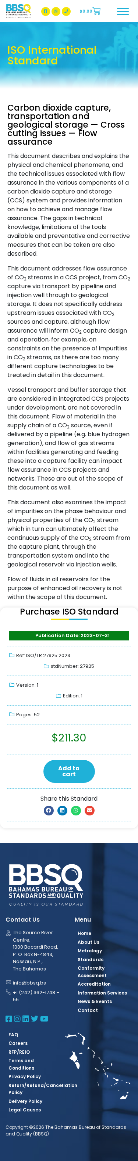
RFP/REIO (19, 1052)
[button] (49, 810)
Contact (88, 1010)
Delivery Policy (25, 1101)
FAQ (13, 1035)
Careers (18, 1043)
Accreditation (94, 984)
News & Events (95, 1001)
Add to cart (68, 771)
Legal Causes (24, 1110)
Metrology (90, 951)
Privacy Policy (24, 1076)
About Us (88, 942)
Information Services (102, 993)
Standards (90, 959)
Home (84, 933)
